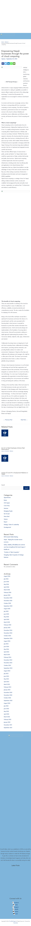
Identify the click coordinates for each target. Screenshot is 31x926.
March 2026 (7, 774)
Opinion (3, 59)
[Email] (14, 63)
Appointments (7, 682)
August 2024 (7, 825)
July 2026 (6, 763)
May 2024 (6, 833)
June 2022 (6, 893)
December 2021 (8, 909)
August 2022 (7, 887)
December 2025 (8, 782)
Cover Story (7, 690)
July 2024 (6, 828)
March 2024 (7, 839)
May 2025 (6, 801)
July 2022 (6, 890)
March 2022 (7, 901)
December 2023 (8, 844)
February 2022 (7, 904)
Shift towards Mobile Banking (11, 721)
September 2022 (8, 885)
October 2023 (7, 849)
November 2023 (8, 847)
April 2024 (6, 836)
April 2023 (6, 866)
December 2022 (8, 877)
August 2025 (7, 793)
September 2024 (8, 822)
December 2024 (8, 814)
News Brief (6, 701)
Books (5, 684)
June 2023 (6, 860)
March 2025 (7, 806)
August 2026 (7, 760)
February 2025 (7, 809)
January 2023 (7, 874)
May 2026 (6, 768)
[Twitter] (5, 63)
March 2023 (7, 868)
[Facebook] (3, 63)
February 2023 (7, 871)
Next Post (24, 420)
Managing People (8, 695)
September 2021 (8, 912)
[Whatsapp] (11, 63)
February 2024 (7, 841)
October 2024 (7, 820)
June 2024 (6, 831)
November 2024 (8, 817)
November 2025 (8, 785)
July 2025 (6, 795)
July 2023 (6, 858)
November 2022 (8, 879)
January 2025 (7, 812)
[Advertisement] (15, 16)
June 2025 (6, 798)
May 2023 (6, 863)
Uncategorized (7, 711)
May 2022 (6, 895)
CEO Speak (7, 687)
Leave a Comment (5, 543)
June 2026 (6, 766)
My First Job (7, 698)
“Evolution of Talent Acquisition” (11, 736)
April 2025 (6, 804)
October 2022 (7, 882)
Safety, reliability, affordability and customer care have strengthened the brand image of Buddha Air (14, 731)
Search (3, 669)
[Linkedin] (8, 63)
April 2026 (6, 771)
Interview (6, 692)
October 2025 (7, 787)
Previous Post (7, 420)
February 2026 (7, 777)
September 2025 (8, 790)
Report (5, 706)
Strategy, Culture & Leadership (11, 709)
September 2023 (8, 852)
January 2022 (7, 906)
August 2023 (7, 855)
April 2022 (6, 898)
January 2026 (7, 779)
